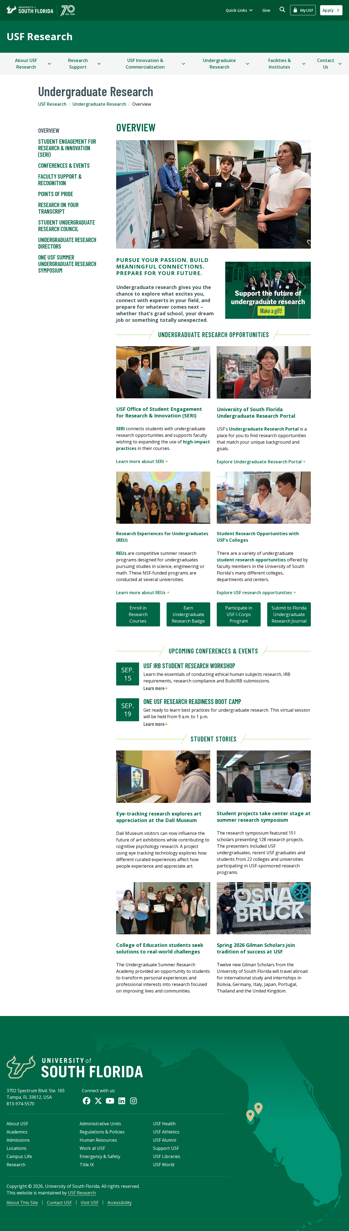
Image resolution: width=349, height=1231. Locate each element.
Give (266, 10)
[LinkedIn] (122, 1101)
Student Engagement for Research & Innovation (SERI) (67, 148)
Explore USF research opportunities (255, 593)
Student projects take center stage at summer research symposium (264, 816)
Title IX (87, 1165)
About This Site (22, 1203)
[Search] (282, 9)
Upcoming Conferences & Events (213, 651)
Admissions (18, 1140)
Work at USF (92, 1148)
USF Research (40, 36)
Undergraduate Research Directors (67, 242)
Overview (48, 130)
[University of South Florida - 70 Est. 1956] (41, 10)
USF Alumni (164, 1140)
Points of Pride (55, 193)
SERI (120, 429)
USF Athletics (166, 1132)
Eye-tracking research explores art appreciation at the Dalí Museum (158, 816)
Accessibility (119, 1203)
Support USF (166, 1148)
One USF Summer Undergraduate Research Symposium (67, 263)
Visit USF (89, 1203)
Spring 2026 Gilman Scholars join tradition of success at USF (256, 948)
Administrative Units (100, 1124)
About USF (17, 1124)
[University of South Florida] (75, 1067)
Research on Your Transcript (58, 207)
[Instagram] (133, 1101)
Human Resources (98, 1140)
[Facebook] (86, 1101)
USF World (163, 1165)
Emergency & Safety (100, 1156)
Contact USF (59, 1203)
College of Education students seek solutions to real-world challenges (159, 948)
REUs (121, 553)
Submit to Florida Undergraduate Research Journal (289, 614)
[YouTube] (110, 1101)
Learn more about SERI (140, 461)
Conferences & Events (64, 165)
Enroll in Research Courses (138, 614)
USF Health (164, 1124)
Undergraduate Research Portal (264, 429)
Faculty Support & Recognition (60, 179)
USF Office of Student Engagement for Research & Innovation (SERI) (159, 412)
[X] (98, 1101)
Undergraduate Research (99, 104)
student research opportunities (251, 560)
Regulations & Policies (102, 1132)
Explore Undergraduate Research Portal (260, 462)
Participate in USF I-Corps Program (238, 614)
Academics (17, 1132)
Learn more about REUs (141, 593)
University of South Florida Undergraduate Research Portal (256, 412)
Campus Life (19, 1156)
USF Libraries (166, 1156)
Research (16, 1165)
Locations (16, 1148)
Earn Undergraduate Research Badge (188, 614)
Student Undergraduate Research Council (66, 225)
